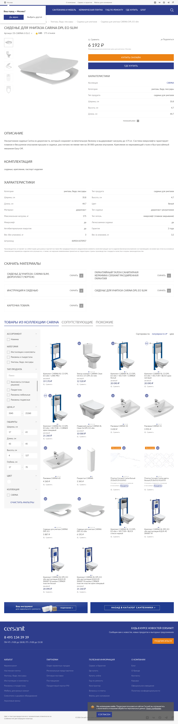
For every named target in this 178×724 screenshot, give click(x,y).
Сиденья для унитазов (87, 22)
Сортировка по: (143, 334)
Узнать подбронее (153, 709)
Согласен (104, 714)
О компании (71, 2)
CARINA (170, 83)
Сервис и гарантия (85, 2)
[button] (8, 39)
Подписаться (163, 641)
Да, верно (13, 17)
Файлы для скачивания (103, 2)
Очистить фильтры (22, 502)
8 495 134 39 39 (16, 637)
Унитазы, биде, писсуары (62, 22)
